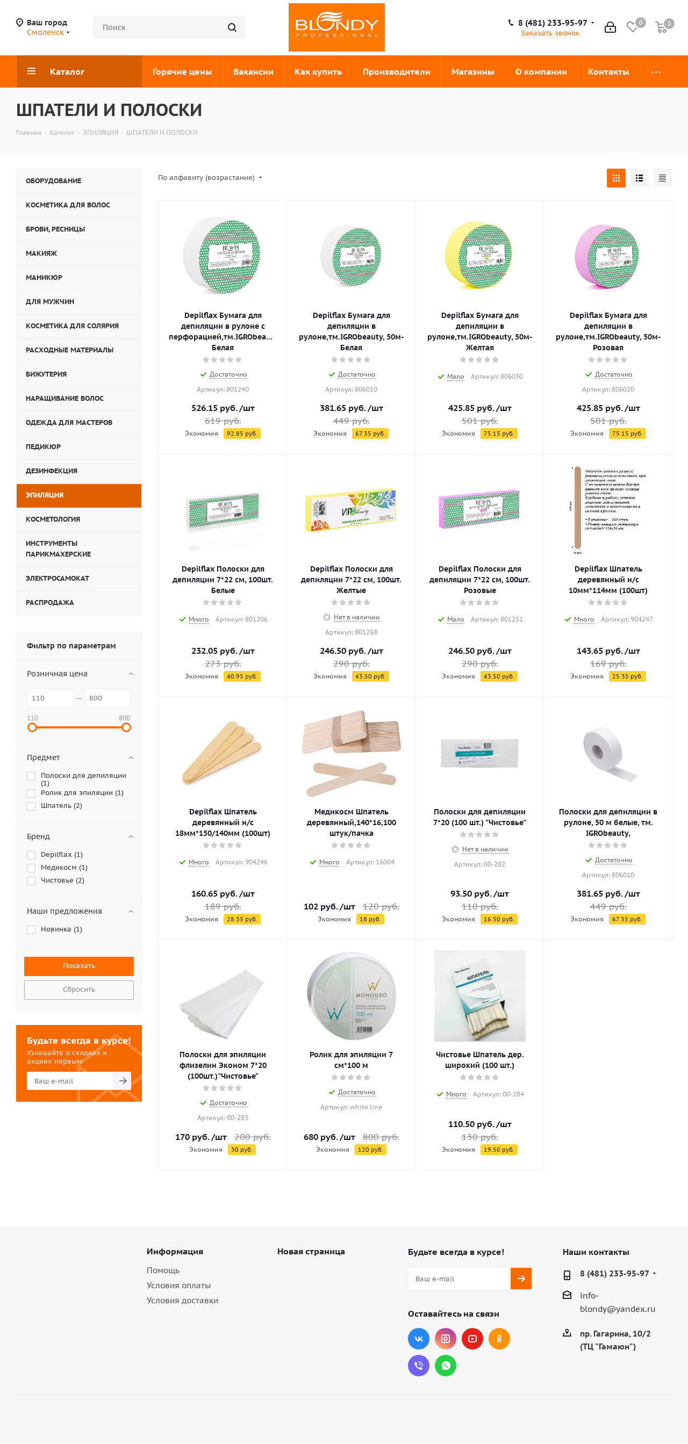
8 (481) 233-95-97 (552, 23)
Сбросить (79, 989)
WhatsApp (445, 1365)
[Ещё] (656, 71)
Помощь (163, 1270)
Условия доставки (182, 1300)
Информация (175, 1251)
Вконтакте (418, 1338)
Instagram (445, 1338)
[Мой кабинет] (610, 27)
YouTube (472, 1338)
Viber (418, 1365)
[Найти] (232, 27)
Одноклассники (499, 1338)
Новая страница (311, 1251)
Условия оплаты (179, 1285)
